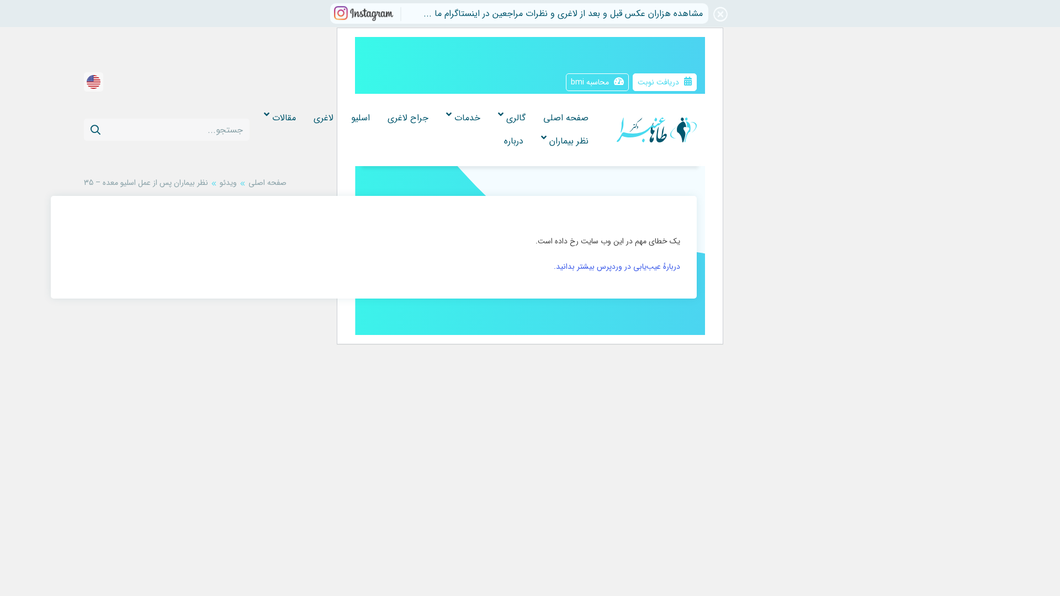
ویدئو (228, 183)
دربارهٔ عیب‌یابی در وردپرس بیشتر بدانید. (617, 266)
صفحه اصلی (267, 183)
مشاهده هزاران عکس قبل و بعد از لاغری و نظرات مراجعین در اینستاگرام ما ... (563, 13)
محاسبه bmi (591, 82)
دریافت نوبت (659, 82)
